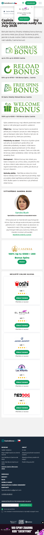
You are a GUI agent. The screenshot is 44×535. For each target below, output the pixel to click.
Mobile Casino (7, 482)
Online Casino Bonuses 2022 (10, 468)
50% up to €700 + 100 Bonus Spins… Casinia (19, 78)
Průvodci (5, 474)
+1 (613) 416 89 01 (7, 494)
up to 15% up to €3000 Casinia (13, 58)
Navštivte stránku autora (22, 235)
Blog (3, 479)
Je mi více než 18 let (9, 509)
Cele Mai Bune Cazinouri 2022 (10, 463)
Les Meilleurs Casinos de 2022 (10, 458)
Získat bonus (24, 19)
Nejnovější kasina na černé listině (11, 454)
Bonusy (4, 477)
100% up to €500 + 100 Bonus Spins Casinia (18, 116)
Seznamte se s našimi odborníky (13, 485)
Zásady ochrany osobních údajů (30, 458)
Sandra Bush (22, 212)
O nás (24, 450)
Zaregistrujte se (25, 505)
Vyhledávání (31, 3)
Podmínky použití (28, 462)
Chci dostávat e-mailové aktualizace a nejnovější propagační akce (21, 511)
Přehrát (22, 262)
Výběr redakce (6, 450)
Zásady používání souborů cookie (31, 454)
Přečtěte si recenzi (22, 302)
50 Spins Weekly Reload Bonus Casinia (17, 97)
